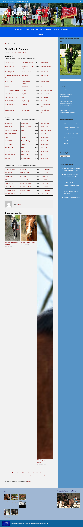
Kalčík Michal (44, 62)
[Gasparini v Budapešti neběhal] (12, 228)
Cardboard (24, 104)
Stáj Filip (24, 94)
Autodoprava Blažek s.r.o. (27, 179)
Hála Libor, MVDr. (45, 123)
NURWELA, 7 (8, 141)
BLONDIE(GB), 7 (9, 72)
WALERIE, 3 (8, 158)
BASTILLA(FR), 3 (9, 62)
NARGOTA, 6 (8, 94)
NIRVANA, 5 (8, 179)
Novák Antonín (46, 172)
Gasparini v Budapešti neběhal (71, 185)
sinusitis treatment (68, 174)
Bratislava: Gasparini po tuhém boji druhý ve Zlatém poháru (28, 475)
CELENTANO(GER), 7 (11, 169)
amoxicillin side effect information (72, 183)
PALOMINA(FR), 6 (10, 101)
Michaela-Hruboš (25, 158)
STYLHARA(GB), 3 (10, 104)
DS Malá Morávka (25, 172)
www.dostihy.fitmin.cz (65, 99)
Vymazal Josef (45, 101)
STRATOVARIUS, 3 (10, 190)
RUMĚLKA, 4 (8, 144)
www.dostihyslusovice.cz (66, 94)
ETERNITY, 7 (8, 127)
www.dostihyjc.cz (64, 89)
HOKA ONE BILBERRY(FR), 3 (13, 90)
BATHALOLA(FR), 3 (10, 66)
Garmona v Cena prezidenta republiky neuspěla (71, 177)
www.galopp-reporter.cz (66, 101)
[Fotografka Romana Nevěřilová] (68, 508)
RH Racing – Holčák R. (27, 127)
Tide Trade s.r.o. (25, 151)
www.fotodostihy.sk (65, 110)
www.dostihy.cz (64, 92)
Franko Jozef (44, 141)
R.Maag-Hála (24, 123)
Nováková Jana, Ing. (46, 90)
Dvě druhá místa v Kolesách (71, 133)
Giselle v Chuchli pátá (27, 242)
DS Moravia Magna (25, 190)
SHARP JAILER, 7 (9, 148)
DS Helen (23, 137)
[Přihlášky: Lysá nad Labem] (45, 337)
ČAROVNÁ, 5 (8, 172)
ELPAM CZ (23, 169)
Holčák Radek (45, 97)
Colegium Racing (25, 141)
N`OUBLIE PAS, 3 (9, 137)
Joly (23, 97)
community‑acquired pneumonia (72, 197)
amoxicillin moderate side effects (72, 189)
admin (24, 52)
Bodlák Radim (44, 151)
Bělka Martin (44, 148)
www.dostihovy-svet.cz (66, 103)
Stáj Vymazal (24, 154)
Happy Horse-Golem (25, 183)
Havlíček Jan (45, 186)
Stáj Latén (23, 148)
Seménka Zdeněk (45, 66)
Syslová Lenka (45, 81)
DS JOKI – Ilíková (26, 72)
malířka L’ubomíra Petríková (67, 112)
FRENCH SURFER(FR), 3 (11, 130)
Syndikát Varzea (26, 110)
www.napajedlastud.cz (65, 105)
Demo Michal (44, 75)
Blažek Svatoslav (46, 179)
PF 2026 (66, 144)
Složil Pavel (45, 183)
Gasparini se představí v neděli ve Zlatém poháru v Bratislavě (29, 472)
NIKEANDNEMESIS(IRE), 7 (12, 97)
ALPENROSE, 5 (9, 123)
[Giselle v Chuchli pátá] (29, 228)
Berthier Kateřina (45, 94)
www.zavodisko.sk (64, 96)
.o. (27, 87)
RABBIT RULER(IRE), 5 (11, 186)
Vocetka (24, 90)
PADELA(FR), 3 (9, 183)
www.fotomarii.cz (64, 108)
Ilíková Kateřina (45, 72)
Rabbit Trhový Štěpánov (26, 186)
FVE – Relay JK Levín (27, 62)
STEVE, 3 (7, 151)
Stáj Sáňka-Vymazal (27, 101)
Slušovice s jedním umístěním (71, 123)
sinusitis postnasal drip (69, 168)
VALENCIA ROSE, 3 (10, 110)
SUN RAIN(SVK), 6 (10, 154)
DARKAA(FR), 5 (9, 81)
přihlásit (29, 481)
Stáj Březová (25, 75)
